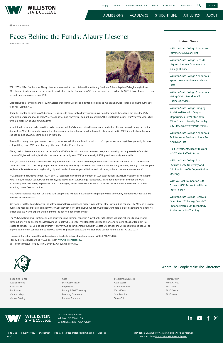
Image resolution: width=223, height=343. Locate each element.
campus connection (136, 5)
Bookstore (15, 290)
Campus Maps (17, 294)
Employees (67, 286)
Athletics (191, 15)
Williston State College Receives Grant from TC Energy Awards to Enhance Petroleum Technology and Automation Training (188, 203)
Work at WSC (172, 282)
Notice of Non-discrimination (79, 332)
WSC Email (171, 286)
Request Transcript (71, 298)
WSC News (171, 294)
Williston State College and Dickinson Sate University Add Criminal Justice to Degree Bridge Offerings (189, 166)
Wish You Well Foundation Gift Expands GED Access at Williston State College (188, 185)
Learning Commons (72, 294)
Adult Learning (17, 282)
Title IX (57, 332)
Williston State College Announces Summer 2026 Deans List (189, 50)
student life (166, 15)
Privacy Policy (28, 332)
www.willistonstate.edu (69, 239)
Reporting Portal (18, 278)
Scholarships (120, 294)
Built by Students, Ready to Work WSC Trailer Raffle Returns (188, 151)
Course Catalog (17, 298)
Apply (105, 5)
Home (15, 25)
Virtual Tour (120, 290)
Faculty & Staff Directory (74, 290)
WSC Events (172, 290)
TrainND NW (172, 278)
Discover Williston (71, 282)
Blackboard (169, 5)
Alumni (117, 5)
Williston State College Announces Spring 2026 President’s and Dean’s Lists (190, 80)
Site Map (12, 332)
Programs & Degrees (124, 278)
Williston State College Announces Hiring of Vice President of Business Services (189, 96)
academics (139, 15)
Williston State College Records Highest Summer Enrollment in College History (187, 64)
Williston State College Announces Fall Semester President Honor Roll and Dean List (189, 137)
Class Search (186, 5)
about (212, 15)
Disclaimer (44, 332)
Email (155, 5)
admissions (113, 15)
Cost (64, 278)
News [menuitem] (25, 25)
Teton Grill (119, 298)
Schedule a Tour (122, 286)
